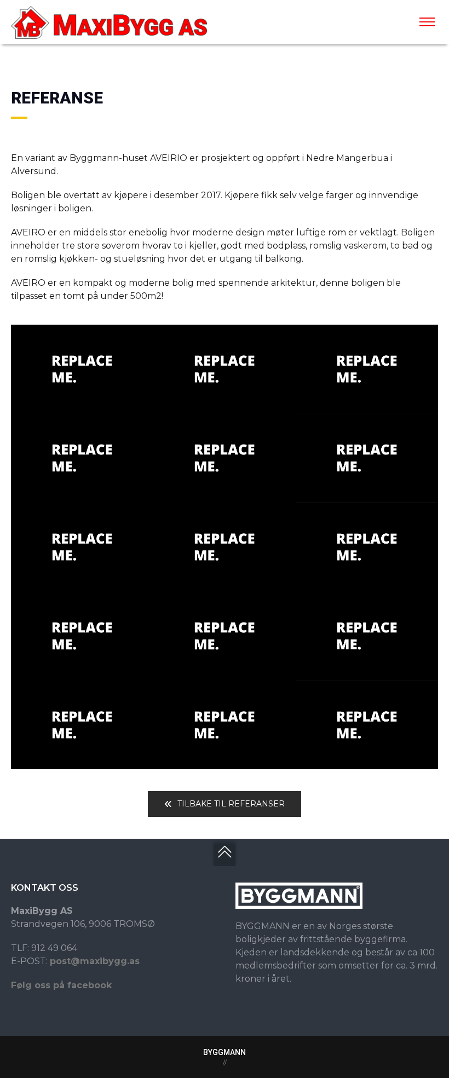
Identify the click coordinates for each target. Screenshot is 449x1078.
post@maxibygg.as (95, 961)
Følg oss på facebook (61, 985)
